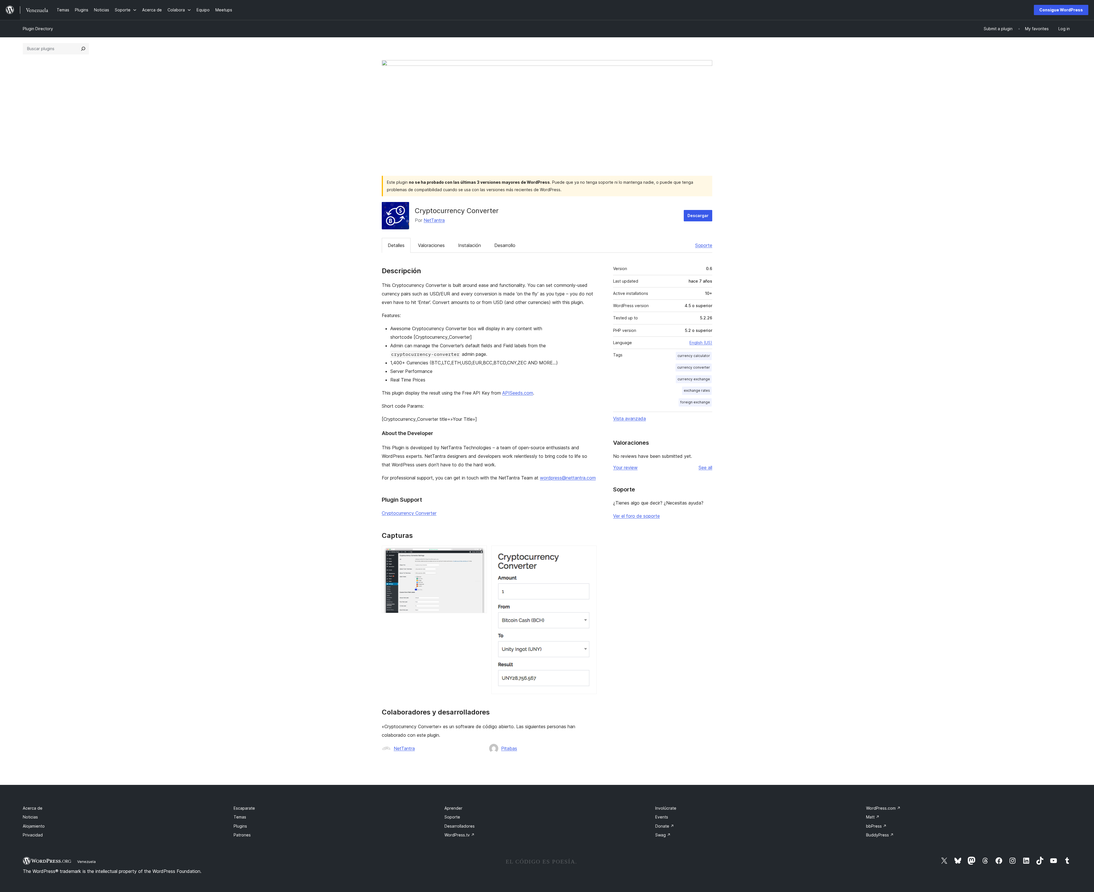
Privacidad (33, 834)
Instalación (469, 245)
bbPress (876, 826)
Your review (625, 467)
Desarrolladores (459, 826)
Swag (663, 834)
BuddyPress (880, 834)
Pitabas (509, 748)
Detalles (396, 245)
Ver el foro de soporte (636, 516)
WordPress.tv (459, 834)
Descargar (698, 215)
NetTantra (434, 220)
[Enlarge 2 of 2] (589, 553)
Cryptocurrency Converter (409, 513)
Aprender (453, 808)
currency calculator (693, 356)
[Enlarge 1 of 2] (479, 553)
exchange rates (697, 390)
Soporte (703, 245)
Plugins (240, 826)
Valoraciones (431, 245)
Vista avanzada (629, 418)
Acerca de (32, 808)
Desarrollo (504, 245)
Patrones (242, 834)
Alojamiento (34, 826)
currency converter (693, 367)
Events (661, 817)
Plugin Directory (38, 28)
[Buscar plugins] (83, 48)
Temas (240, 817)
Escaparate (244, 808)
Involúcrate (665, 808)
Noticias (30, 817)
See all (705, 467)
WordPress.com (883, 808)
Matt (872, 817)
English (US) (700, 342)
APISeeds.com (517, 393)
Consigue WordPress (1061, 9)
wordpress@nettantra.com (568, 478)
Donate (664, 826)
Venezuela (86, 861)
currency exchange (693, 379)
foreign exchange (695, 402)
